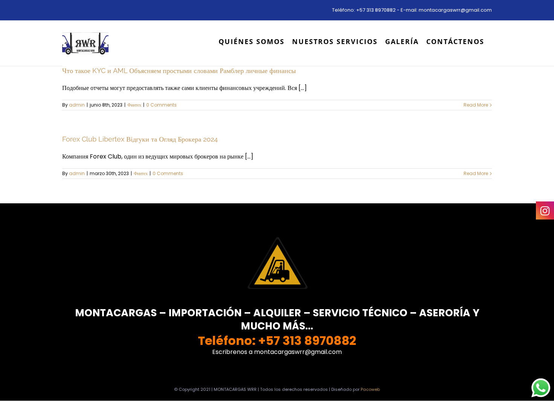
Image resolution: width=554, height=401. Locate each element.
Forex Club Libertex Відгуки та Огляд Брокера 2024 (140, 139)
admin (77, 105)
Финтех (134, 105)
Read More (476, 105)
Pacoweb (370, 389)
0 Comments (161, 105)
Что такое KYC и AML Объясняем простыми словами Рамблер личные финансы (179, 71)
